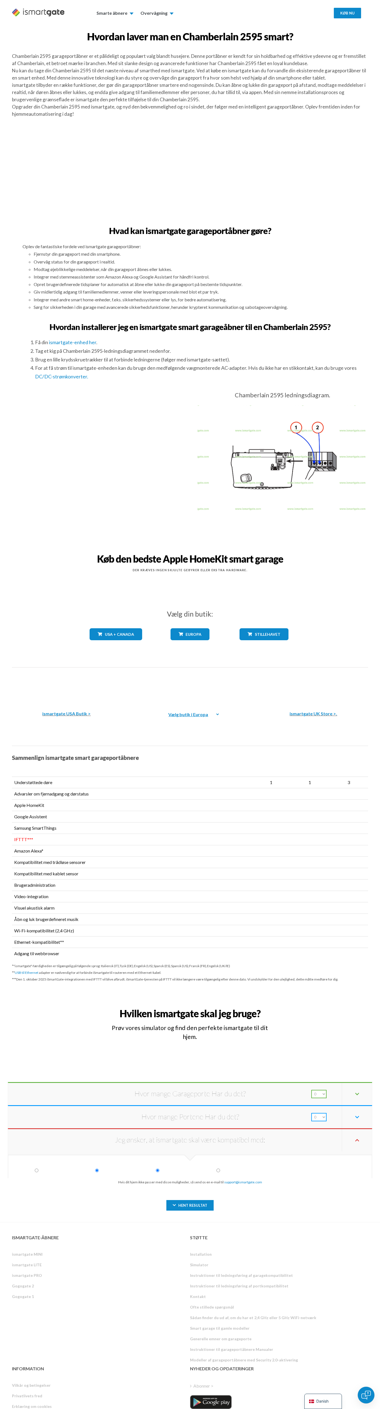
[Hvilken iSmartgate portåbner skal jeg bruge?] (327, 1008)
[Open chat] (366, 1395)
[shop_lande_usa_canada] (116, 644)
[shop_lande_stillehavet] (264, 644)
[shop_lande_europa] (190, 644)
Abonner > (203, 1385)
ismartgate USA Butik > (66, 713)
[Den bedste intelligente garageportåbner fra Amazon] (66, 685)
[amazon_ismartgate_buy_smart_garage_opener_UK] (313, 685)
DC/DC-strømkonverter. (61, 376)
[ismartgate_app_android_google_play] (211, 1402)
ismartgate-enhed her (72, 342)
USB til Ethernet (26, 972)
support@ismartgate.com (243, 1182)
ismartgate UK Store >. (313, 713)
